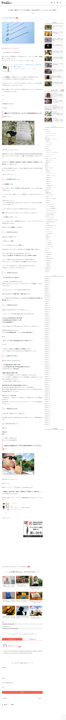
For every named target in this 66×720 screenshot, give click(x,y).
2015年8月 (46, 349)
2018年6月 (46, 284)
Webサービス (48, 252)
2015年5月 (46, 355)
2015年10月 (47, 345)
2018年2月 (46, 292)
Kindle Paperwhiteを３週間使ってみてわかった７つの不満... (57, 58)
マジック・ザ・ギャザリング (52, 152)
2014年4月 (46, 380)
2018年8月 (46, 280)
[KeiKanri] (6, 2)
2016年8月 (46, 326)
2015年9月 (46, 347)
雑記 (46, 137)
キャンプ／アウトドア (51, 212)
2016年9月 (46, 324)
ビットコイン (48, 231)
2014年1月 (46, 386)
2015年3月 (46, 359)
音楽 (46, 129)
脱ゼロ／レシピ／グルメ (50, 158)
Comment (4, 667)
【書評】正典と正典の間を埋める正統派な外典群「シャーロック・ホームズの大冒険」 (22, 617)
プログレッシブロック (50, 133)
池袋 (46, 164)
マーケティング (49, 217)
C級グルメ (48, 160)
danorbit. (9, 479)
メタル (48, 131)
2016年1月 (46, 340)
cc (19, 48)
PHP (47, 229)
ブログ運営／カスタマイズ (51, 219)
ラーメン (48, 240)
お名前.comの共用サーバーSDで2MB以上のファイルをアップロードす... (57, 108)
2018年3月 (46, 290)
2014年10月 (47, 368)
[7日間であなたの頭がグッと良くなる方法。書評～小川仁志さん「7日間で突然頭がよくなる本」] (8, 614)
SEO (47, 223)
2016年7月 (46, 328)
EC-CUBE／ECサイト (50, 225)
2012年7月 (46, 420)
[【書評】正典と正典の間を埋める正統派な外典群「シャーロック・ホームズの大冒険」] (22, 614)
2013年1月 (46, 409)
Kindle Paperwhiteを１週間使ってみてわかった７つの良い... (57, 83)
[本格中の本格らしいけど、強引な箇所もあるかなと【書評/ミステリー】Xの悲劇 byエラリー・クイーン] (8, 598)
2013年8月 (46, 395)
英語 (47, 196)
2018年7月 (46, 282)
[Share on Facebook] (54, 2)
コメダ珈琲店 (49, 242)
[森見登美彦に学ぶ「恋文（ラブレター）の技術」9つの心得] (36, 599)
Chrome (48, 187)
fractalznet (10, 149)
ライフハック (32, 592)
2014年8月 (46, 372)
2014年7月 (46, 374)
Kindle (15, 509)
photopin (16, 48)
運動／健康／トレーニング (50, 139)
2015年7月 (46, 351)
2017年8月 (46, 303)
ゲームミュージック (50, 135)
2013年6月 (46, 399)
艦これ (48, 150)
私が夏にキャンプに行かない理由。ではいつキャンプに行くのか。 (57, 71)
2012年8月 (46, 418)
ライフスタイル (49, 194)
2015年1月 (46, 363)
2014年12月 (47, 365)
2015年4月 (46, 357)
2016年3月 (46, 336)
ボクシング (48, 142)
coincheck (47, 269)
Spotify (48, 256)
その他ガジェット (50, 175)
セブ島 (47, 235)
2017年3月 (46, 313)
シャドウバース (49, 154)
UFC (47, 146)
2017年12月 (47, 295)
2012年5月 (46, 424)
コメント (19, 566)
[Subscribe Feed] (60, 2)
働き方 (48, 202)
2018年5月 (46, 286)
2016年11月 (47, 320)
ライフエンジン (49, 246)
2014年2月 (46, 384)
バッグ (48, 173)
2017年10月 (47, 299)
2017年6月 (46, 307)
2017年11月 (47, 297)
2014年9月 (46, 370)
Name (3, 678)
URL (3, 687)
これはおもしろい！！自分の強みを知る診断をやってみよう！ (57, 52)
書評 (17, 17)
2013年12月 (47, 388)
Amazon (11, 509)
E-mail (3, 682)
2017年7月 (46, 305)
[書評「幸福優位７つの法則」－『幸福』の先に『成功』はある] (36, 615)
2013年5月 (46, 401)
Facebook (48, 262)
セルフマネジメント (50, 210)
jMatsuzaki (48, 267)
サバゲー (48, 156)
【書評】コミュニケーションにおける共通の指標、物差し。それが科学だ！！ (9, 586)
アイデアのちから (13, 503)
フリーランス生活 (50, 206)
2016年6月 (46, 330)
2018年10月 (47, 278)
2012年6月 (46, 422)
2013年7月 (46, 397)
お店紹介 (47, 237)
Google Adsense (49, 258)
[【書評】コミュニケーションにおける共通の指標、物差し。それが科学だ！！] (8, 583)
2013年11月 (47, 390)
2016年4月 (46, 334)
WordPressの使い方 (50, 221)
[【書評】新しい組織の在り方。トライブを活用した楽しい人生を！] (22, 582)
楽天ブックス (19, 509)
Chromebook (49, 185)
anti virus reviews (14, 645)
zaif (46, 250)
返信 (19, 646)
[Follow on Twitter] (57, 2)
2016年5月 (46, 332)
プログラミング (48, 227)
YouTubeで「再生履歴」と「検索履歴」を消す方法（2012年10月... (57, 39)
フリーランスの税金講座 (51, 208)
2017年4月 (46, 311)
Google (48, 260)
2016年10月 (47, 322)
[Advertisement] (11, 529)
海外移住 (47, 162)
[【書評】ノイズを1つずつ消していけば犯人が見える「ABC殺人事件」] (22, 598)
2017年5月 (46, 309)
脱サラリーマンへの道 (51, 198)
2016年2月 (46, 338)
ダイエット (48, 144)
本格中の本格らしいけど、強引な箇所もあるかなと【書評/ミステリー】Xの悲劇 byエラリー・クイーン (9, 601)
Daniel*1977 (10, 48)
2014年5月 (46, 378)
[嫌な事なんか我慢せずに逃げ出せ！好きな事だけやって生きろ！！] (36, 585)
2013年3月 (46, 405)
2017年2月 (46, 315)
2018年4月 (46, 288)
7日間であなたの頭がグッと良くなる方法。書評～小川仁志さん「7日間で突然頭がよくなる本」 (8, 617)
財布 (47, 169)
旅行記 (48, 200)
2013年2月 (46, 407)
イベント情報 (48, 244)
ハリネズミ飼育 (48, 233)
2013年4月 (46, 403)
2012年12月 (47, 411)
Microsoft (48, 181)
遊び (46, 148)
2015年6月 (46, 353)
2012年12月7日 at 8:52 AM (12, 646)
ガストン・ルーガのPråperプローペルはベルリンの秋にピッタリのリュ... (57, 95)
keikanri (13, 17)
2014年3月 (46, 382)
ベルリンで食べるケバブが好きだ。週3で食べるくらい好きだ (57, 120)
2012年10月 (47, 415)
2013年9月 (46, 393)
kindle (48, 183)
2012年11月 (47, 413)
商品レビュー (48, 167)
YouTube (48, 254)
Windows (48, 177)
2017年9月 (46, 301)
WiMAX (48, 179)
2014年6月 (46, 376)
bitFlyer (47, 271)
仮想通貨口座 (48, 192)
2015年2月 (46, 361)
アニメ (47, 248)
